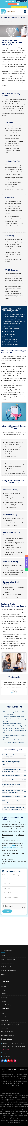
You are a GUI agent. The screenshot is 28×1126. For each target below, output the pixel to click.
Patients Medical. (13, 1069)
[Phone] (26, 569)
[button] (25, 11)
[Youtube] (8, 1060)
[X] (5, 1060)
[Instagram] (15, 1060)
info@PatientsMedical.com (10, 848)
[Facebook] (2, 1060)
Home (3, 21)
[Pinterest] (11, 1060)
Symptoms (9, 21)
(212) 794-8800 (11, 845)
